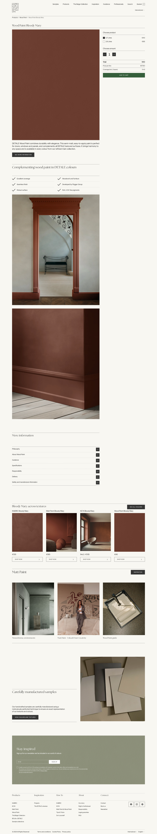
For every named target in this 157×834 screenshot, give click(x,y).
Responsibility (82, 809)
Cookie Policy (56, 832)
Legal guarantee (83, 812)
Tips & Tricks (60, 812)
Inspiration (138, 572)
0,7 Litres (109, 38)
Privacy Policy (44, 770)
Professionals (118, 4)
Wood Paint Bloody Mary (36, 17)
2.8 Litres (109, 42)
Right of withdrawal (84, 806)
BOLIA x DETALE (17, 818)
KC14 (13, 806)
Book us (103, 806)
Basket (139, 4)
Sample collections (18, 821)
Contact (103, 803)
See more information (23, 155)
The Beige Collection (80, 4)
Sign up (54, 762)
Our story (81, 803)
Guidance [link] (106, 4)
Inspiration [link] (95, 4)
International (139, 10)
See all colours (136, 507)
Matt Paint (15, 809)
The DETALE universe (40, 806)
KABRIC (14, 803)
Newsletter (104, 809)
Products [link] (66, 4)
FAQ (79, 815)
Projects (36, 803)
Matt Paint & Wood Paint (64, 809)
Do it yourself (60, 815)
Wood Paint (23, 17)
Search (130, 4)
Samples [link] (56, 4)
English (140, 832)
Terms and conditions (44, 832)
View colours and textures (25, 717)
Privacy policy (66, 832)
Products (15, 17)
